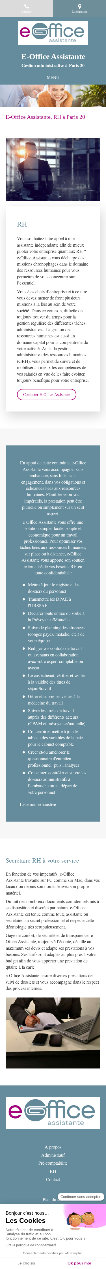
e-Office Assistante (34, 257)
